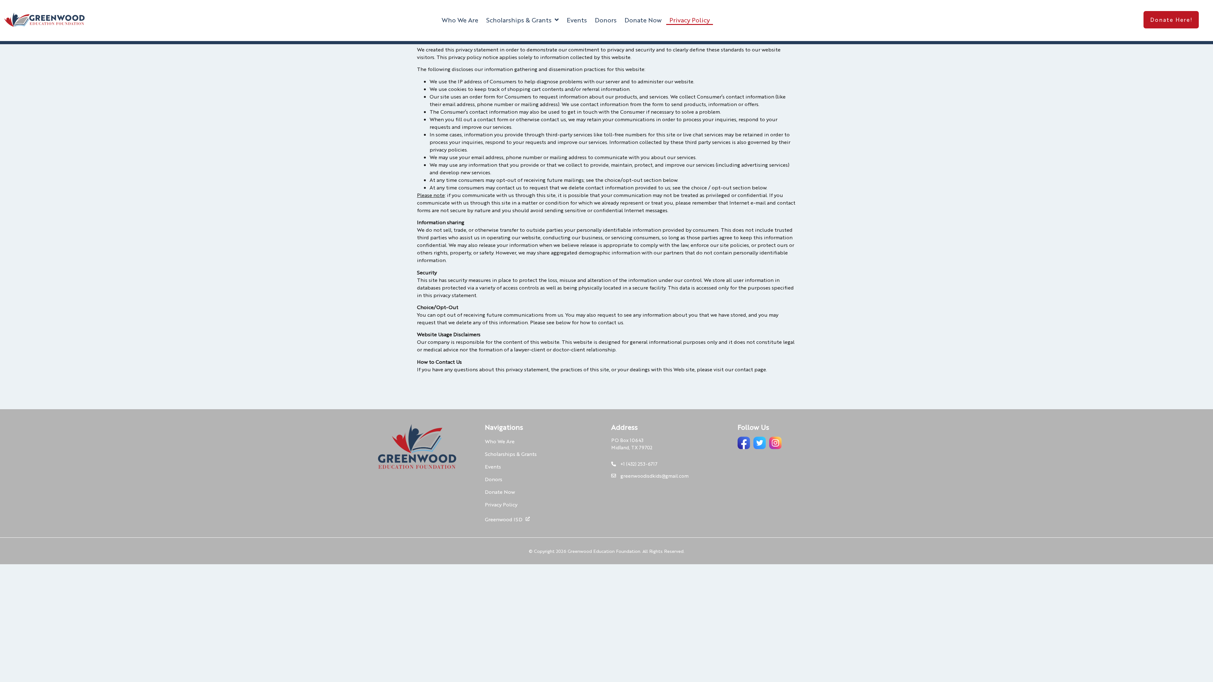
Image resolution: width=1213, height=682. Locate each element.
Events (577, 19)
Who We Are (460, 19)
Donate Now (643, 19)
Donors (606, 19)
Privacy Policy (689, 19)
